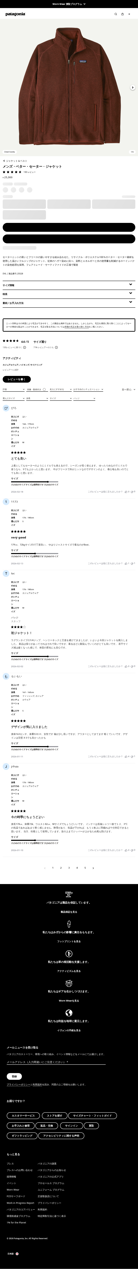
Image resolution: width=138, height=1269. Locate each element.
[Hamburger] (129, 14)
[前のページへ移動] (45, 868)
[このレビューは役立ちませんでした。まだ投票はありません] (132, 491)
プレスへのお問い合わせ (20, 1170)
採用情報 (11, 1176)
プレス (10, 1163)
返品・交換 (46, 1125)
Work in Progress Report (20, 1202)
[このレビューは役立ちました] (126, 756)
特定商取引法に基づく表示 (52, 1215)
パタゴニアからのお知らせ (52, 1170)
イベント (11, 1183)
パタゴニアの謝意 (47, 1163)
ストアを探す (54, 1115)
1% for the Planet (16, 1222)
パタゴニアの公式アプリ (51, 1176)
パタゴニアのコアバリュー (21, 1209)
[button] (69, 87)
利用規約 (37, 1084)
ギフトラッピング (22, 1135)
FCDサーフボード (16, 1196)
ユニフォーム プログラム (51, 1189)
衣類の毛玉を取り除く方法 (77, 326)
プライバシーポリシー (18, 1084)
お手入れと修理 (21, 1125)
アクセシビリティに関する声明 (61, 1135)
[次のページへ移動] (93, 868)
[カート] (122, 14)
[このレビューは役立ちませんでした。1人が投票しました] (132, 563)
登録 (14, 1076)
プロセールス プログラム (51, 1183)
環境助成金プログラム (18, 1215)
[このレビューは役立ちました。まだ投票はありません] (126, 491)
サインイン (71, 1125)
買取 (91, 1125)
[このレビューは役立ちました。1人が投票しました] (126, 563)
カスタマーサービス (23, 1115)
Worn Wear (13, 1189)
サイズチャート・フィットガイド (92, 1115)
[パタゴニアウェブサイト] (15, 14)
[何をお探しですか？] (115, 14)
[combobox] (14, 389)
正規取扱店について (48, 1196)
